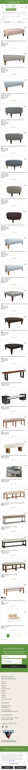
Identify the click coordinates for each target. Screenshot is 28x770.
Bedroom (13, 16)
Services (3, 692)
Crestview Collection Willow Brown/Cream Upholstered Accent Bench (14, 455)
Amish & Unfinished (5, 688)
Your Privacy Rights (14, 763)
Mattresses (3, 683)
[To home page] (11, 7)
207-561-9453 (8, 710)
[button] (2, 7)
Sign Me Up (14, 666)
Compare (15, 48)
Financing (3, 690)
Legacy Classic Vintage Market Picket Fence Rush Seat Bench (12, 625)
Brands (2, 685)
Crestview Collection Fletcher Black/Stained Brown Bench (11, 382)
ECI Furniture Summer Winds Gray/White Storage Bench (11, 479)
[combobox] (20, 22)
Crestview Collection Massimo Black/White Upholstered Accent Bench (14, 406)
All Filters (8, 21)
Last (19, 635)
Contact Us (3, 695)
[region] (14, 761)
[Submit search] (24, 13)
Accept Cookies (20, 767)
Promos (3, 697)
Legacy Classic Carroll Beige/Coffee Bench (9, 574)
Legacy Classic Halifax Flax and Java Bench (9, 526)
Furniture (8, 16)
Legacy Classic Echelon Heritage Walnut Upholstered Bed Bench (13, 502)
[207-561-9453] (25, 7)
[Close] (26, 754)
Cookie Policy (12, 760)
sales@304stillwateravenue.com (11, 711)
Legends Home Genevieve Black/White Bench (9, 550)
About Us (3, 693)
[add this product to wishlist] (25, 27)
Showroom (3, 687)
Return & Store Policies (6, 699)
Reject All (7, 767)
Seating (17, 16)
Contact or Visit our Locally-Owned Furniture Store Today (14, 2)
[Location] (22, 7)
